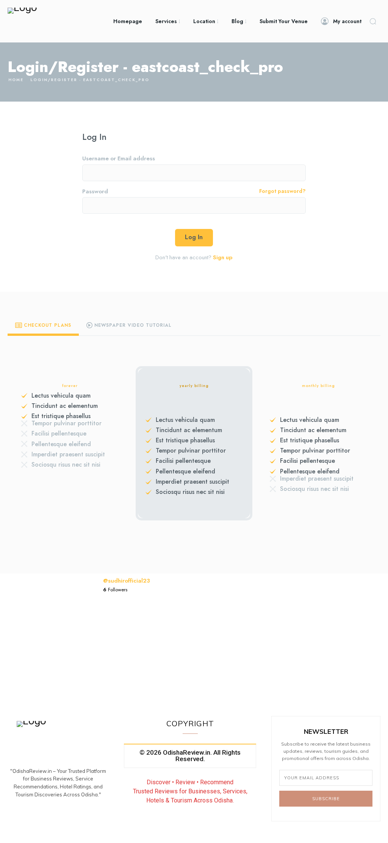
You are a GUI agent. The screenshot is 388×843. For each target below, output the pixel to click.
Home (15, 80)
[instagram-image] (122, 648)
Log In (194, 237)
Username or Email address (118, 158)
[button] (372, 21)
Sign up (222, 257)
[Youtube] (76, 815)
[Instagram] (58, 815)
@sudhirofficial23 (126, 581)
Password (194, 191)
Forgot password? (282, 191)
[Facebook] (40, 815)
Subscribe (326, 798)
